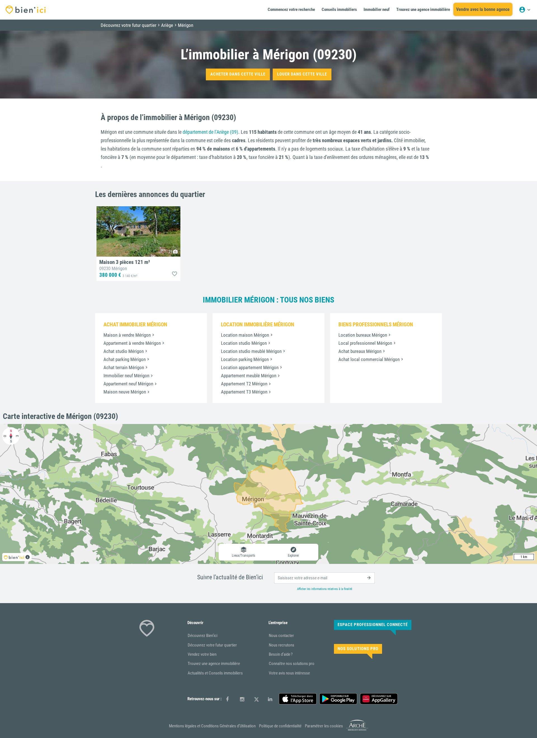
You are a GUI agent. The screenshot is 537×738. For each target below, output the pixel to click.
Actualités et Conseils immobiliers (215, 673)
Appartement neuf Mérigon (128, 383)
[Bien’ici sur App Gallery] (379, 699)
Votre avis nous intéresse (289, 673)
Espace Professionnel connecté (373, 624)
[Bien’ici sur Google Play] (338, 699)
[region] (268, 494)
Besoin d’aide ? (281, 654)
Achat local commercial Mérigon (369, 359)
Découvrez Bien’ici (202, 635)
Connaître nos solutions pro (291, 663)
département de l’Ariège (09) (210, 132)
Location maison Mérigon (245, 335)
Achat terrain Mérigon (123, 367)
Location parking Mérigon (245, 359)
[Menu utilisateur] (524, 10)
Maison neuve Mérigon (124, 392)
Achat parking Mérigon (124, 359)
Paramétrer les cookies (324, 725)
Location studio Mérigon (244, 343)
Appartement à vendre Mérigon (132, 343)
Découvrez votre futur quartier (212, 645)
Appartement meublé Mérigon (248, 375)
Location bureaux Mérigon (362, 335)
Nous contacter (281, 635)
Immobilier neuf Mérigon (126, 375)
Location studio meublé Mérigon (251, 351)
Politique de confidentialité (280, 725)
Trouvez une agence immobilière (214, 663)
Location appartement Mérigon (250, 367)
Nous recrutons (281, 645)
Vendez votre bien (202, 654)
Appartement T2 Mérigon (244, 383)
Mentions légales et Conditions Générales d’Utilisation (212, 725)
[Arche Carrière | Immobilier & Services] (357, 729)
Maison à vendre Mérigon (127, 335)
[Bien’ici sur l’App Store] (297, 699)
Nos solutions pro (358, 648)
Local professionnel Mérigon (365, 343)
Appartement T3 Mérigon (244, 392)
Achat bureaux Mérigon (359, 351)
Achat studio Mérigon (123, 351)
